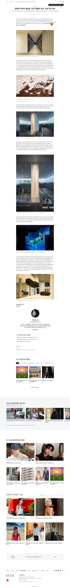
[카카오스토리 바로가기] (60, 570)
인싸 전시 (41, 363)
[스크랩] (60, 2)
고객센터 (12, 570)
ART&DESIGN (16, 1)
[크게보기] (51, 75)
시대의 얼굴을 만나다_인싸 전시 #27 (23, 341)
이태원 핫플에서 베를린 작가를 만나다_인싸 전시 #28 (26, 339)
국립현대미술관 (47, 363)
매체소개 (7, 570)
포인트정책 (17, 570)
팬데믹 (37, 363)
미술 (52, 363)
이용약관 (28, 570)
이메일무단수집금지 (35, 570)
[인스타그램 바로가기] (56, 570)
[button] (51, 86)
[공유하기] (63, 2)
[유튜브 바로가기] (58, 570)
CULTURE (11, 1)
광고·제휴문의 (42, 570)
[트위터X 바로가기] (63, 570)
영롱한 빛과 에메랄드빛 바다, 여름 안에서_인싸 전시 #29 (27, 337)
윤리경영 (47, 570)
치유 (21, 363)
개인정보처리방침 (23, 570)
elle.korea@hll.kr (24, 579)
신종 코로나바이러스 (31, 363)
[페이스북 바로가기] (53, 570)
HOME (7, 1)
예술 (17, 363)
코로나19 (25, 363)
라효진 (34, 14)
